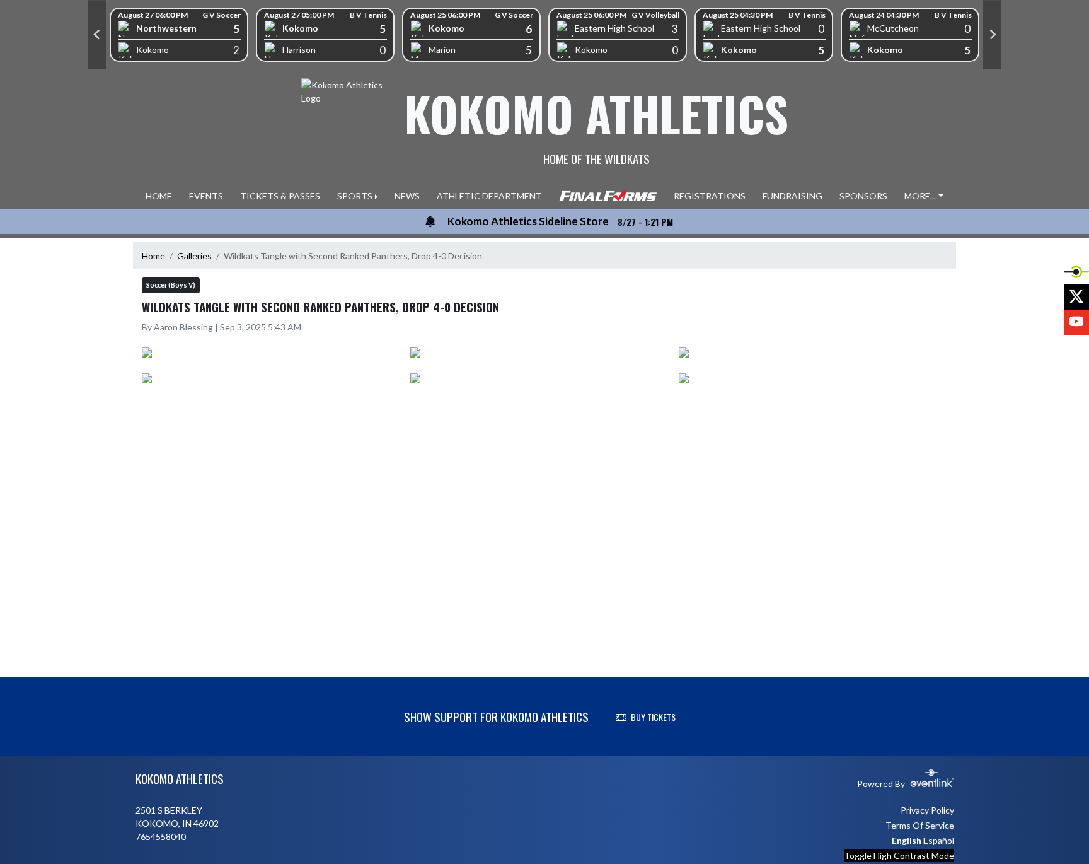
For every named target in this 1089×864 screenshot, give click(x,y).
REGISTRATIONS (710, 195)
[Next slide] (992, 34)
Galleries (194, 255)
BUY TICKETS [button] (653, 716)
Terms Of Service (919, 825)
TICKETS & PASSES (280, 195)
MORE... (920, 195)
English (906, 840)
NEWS (407, 195)
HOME (159, 195)
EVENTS (206, 195)
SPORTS (354, 195)
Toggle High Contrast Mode (899, 855)
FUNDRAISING (792, 195)
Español (938, 840)
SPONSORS (863, 195)
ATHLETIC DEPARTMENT (489, 195)
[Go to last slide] (97, 34)
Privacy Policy (927, 810)
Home (153, 255)
